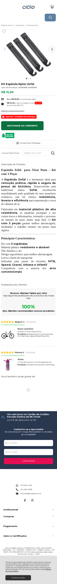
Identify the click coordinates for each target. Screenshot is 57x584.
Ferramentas (32, 25)
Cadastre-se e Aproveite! (28, 429)
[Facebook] (24, 502)
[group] (28, 417)
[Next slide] (52, 49)
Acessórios (19, 25)
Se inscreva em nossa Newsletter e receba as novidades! (28, 433)
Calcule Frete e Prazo (10, 153)
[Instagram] (32, 502)
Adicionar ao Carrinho (22, 125)
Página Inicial (7, 25)
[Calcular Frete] (52, 153)
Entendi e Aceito (18, 578)
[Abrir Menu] (3, 7)
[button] (26, 78)
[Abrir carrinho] (52, 7)
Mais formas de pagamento (12, 111)
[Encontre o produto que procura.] (50, 17)
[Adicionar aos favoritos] (4, 31)
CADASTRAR (28, 461)
